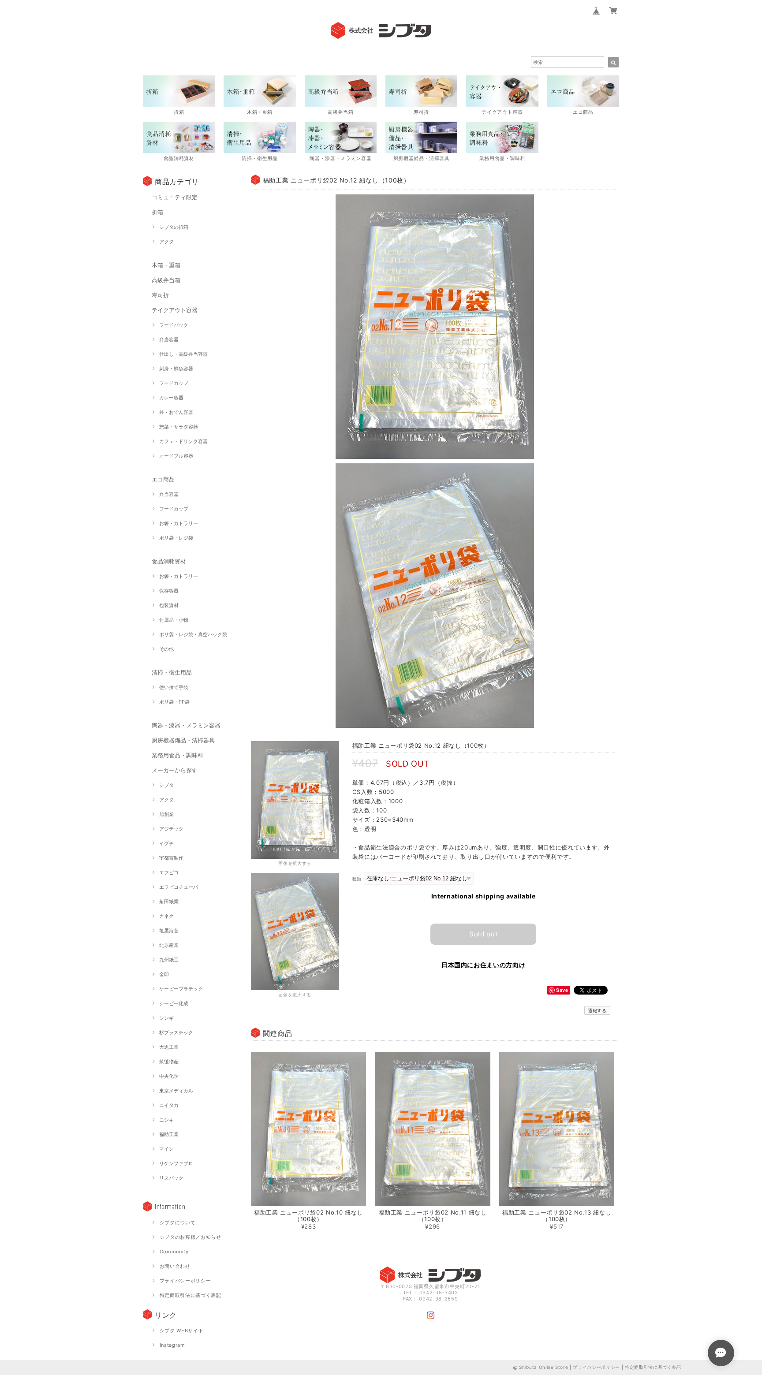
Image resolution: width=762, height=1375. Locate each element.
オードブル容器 (176, 456)
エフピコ (169, 872)
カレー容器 (171, 398)
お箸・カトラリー (178, 523)
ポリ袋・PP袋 (174, 702)
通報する (597, 1010)
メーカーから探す (175, 770)
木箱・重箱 (166, 264)
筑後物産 (169, 1061)
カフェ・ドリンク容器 (183, 441)
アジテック (171, 829)
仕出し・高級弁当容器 (183, 354)
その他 (166, 649)
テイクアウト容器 (175, 309)
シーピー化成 (173, 1003)
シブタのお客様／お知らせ (190, 1237)
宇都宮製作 (171, 858)
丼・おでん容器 (176, 412)
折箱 (157, 212)
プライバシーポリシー (185, 1281)
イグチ (166, 843)
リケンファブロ (176, 1163)
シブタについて (178, 1222)
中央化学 (169, 1076)
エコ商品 (163, 479)
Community (174, 1251)
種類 (357, 879)
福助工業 (169, 1134)
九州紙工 (169, 960)
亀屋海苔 (169, 931)
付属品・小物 (173, 620)
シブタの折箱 (173, 227)
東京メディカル (176, 1091)
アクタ (166, 241)
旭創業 (166, 814)
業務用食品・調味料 (177, 755)
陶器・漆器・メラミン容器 (186, 725)
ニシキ (166, 1120)
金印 (164, 974)
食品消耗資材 (169, 561)
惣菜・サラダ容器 (178, 427)
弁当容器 (169, 339)
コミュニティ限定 (175, 197)
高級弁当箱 (166, 279)
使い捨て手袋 (173, 687)
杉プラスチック (176, 1032)
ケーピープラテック (181, 989)
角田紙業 (169, 901)
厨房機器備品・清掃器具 (183, 740)
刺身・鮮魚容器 (176, 368)
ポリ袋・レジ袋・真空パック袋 (193, 634)
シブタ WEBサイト (182, 1330)
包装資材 (169, 605)
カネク (166, 916)
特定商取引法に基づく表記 (190, 1295)
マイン (166, 1149)
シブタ (166, 785)
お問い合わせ (175, 1266)
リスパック (171, 1178)
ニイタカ (169, 1105)
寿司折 (160, 294)
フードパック (173, 325)
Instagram (172, 1345)
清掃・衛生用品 (172, 672)
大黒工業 (169, 1047)
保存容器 (169, 591)
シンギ (166, 1018)
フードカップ (173, 383)
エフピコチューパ (178, 887)
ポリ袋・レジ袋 (176, 538)
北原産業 (169, 945)
